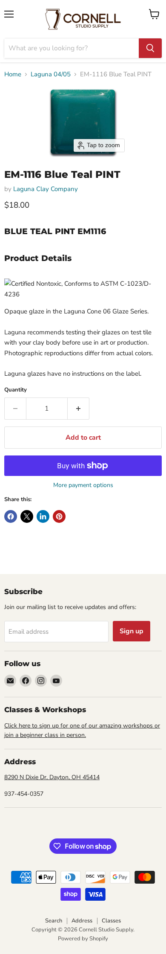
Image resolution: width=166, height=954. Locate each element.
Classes (111, 921)
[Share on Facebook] (10, 516)
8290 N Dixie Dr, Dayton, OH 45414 (52, 777)
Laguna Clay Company (45, 189)
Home (12, 74)
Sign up (131, 631)
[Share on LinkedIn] (43, 516)
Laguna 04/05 (51, 74)
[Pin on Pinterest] (59, 516)
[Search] (150, 48)
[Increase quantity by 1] (78, 408)
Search (53, 921)
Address (82, 921)
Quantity (15, 390)
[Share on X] (26, 516)
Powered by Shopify (83, 938)
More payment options (83, 485)
